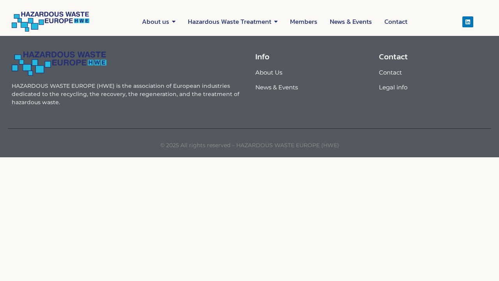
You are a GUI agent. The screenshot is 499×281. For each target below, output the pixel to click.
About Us (268, 72)
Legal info (393, 87)
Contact (390, 72)
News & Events (276, 87)
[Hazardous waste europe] (50, 22)
